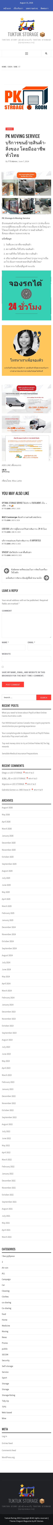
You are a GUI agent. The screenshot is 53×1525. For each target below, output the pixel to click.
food (4, 1314)
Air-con (5, 1267)
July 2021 (6, 1216)
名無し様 (6, 778)
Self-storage (7, 1366)
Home (4, 1319)
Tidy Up (5, 1401)
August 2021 (7, 1208)
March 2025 (7, 906)
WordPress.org (8, 1457)
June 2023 (6, 1054)
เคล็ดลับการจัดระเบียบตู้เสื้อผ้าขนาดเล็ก (24, 577)
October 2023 (8, 1025)
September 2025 (9, 864)
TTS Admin (13, 161)
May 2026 (6, 814)
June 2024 (6, 969)
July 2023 (6, 1047)
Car (3, 1285)
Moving (5, 1331)
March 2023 (7, 1075)
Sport (4, 1377)
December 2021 (9, 1180)
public (5, 1348)
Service (9, 129)
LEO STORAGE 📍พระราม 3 (22, 772)
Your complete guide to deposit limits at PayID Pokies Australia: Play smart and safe (25, 735)
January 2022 (7, 1173)
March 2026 (7, 828)
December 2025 (9, 842)
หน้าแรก (7, 8)
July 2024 (6, 962)
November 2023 (9, 1018)
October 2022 (8, 1110)
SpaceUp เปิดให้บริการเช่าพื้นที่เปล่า (17, 552)
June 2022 (6, 1138)
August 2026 (7, 807)
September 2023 (9, 1032)
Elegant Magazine (24, 1521)
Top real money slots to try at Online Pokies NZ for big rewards (25, 745)
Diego (4, 772)
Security (5, 1360)
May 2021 (6, 1222)
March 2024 (7, 990)
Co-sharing (6, 1308)
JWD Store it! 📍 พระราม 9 (31, 789)
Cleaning (5, 1291)
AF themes (38, 1521)
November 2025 (9, 849)
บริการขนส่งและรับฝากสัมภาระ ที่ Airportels (21, 540)
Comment (7, 610)
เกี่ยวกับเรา (18, 8)
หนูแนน (5, 784)
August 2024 (7, 955)
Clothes (5, 1296)
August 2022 (7, 1124)
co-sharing (6, 1302)
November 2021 (9, 1187)
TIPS (4, 1406)
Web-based (7, 1412)
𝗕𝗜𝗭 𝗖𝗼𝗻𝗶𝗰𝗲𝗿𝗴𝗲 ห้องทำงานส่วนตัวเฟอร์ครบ (21, 517)
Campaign (6, 1279)
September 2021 (9, 1201)
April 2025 (6, 899)
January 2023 (7, 1089)
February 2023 (8, 1082)
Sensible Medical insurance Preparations (20, 753)
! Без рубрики (8, 1256)
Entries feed (7, 1443)
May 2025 (6, 892)
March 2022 (7, 1159)
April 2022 (6, 1152)
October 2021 (8, 1194)
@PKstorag (5, 471)
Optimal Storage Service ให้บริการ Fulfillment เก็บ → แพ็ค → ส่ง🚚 (24, 504)
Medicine (6, 1325)
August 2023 (7, 1039)
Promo (5, 1343)
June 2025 (6, 885)
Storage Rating (8, 1395)
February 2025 (8, 913)
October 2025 (8, 856)
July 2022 (6, 1131)
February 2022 (8, 1166)
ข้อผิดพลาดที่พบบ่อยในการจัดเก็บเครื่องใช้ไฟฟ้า (29, 571)
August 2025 (7, 871)
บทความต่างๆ (32, 8)
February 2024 (8, 997)
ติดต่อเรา (44, 8)
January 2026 (7, 835)
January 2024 (7, 1004)
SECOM (5, 1354)
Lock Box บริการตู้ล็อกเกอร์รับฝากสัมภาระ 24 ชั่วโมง (24, 528)
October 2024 (8, 941)
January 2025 (7, 920)
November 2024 (9, 934)
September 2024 (9, 948)
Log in (4, 1436)
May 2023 (6, 1061)
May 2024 (6, 976)
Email (31, 642)
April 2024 (6, 983)
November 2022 (9, 1103)
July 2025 (6, 878)
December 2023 (9, 1011)
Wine (4, 1418)
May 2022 (6, 1145)
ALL (3, 1273)
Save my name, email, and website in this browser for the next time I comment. (23, 674)
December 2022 (9, 1096)
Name (5, 642)
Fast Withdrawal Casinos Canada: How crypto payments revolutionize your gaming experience (26, 724)
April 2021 (6, 1230)
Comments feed (9, 1450)
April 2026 (6, 821)
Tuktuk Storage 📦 (26, 34)
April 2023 (6, 1068)
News (4, 1337)
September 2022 (9, 1117)
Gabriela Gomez (9, 789)
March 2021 (7, 1237)
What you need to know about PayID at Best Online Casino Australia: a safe (24, 714)
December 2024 (9, 927)
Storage (5, 1383)
